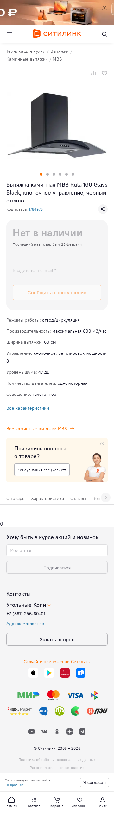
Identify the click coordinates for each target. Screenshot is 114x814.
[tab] (15, 500)
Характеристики (47, 498)
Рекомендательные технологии (57, 767)
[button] (11, 801)
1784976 (36, 209)
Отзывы (78, 498)
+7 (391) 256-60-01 (25, 614)
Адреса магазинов (25, 623)
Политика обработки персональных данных (57, 759)
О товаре (15, 498)
